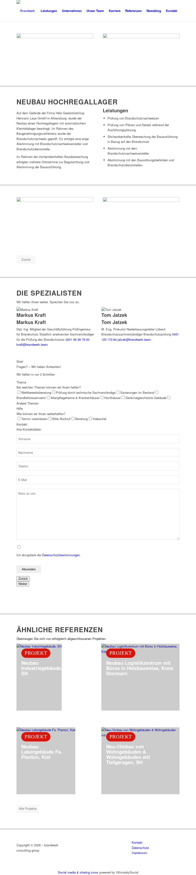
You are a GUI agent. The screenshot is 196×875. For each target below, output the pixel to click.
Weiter (22, 584)
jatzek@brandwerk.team (134, 339)
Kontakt (137, 842)
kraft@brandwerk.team (32, 344)
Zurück (23, 578)
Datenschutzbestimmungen (61, 555)
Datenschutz (140, 847)
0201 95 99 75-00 (77, 339)
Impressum (139, 852)
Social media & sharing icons (78, 872)
